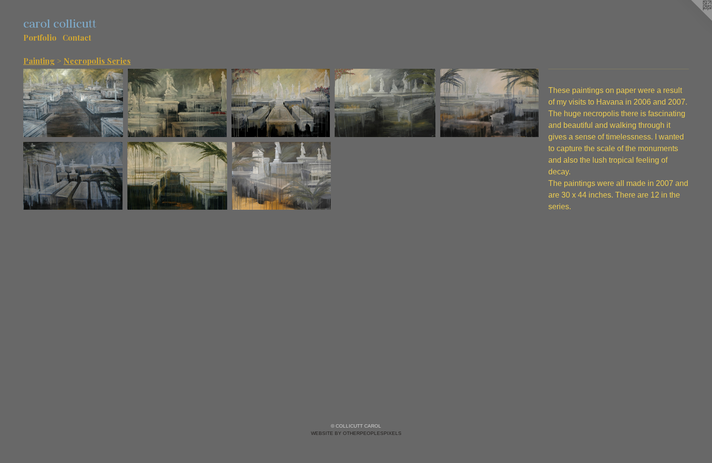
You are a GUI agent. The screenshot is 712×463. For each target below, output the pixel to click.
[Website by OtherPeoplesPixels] (692, 19)
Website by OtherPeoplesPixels (356, 433)
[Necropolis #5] (177, 103)
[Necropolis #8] (281, 103)
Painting (39, 61)
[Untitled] (73, 103)
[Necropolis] (385, 103)
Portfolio (40, 37)
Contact (76, 37)
